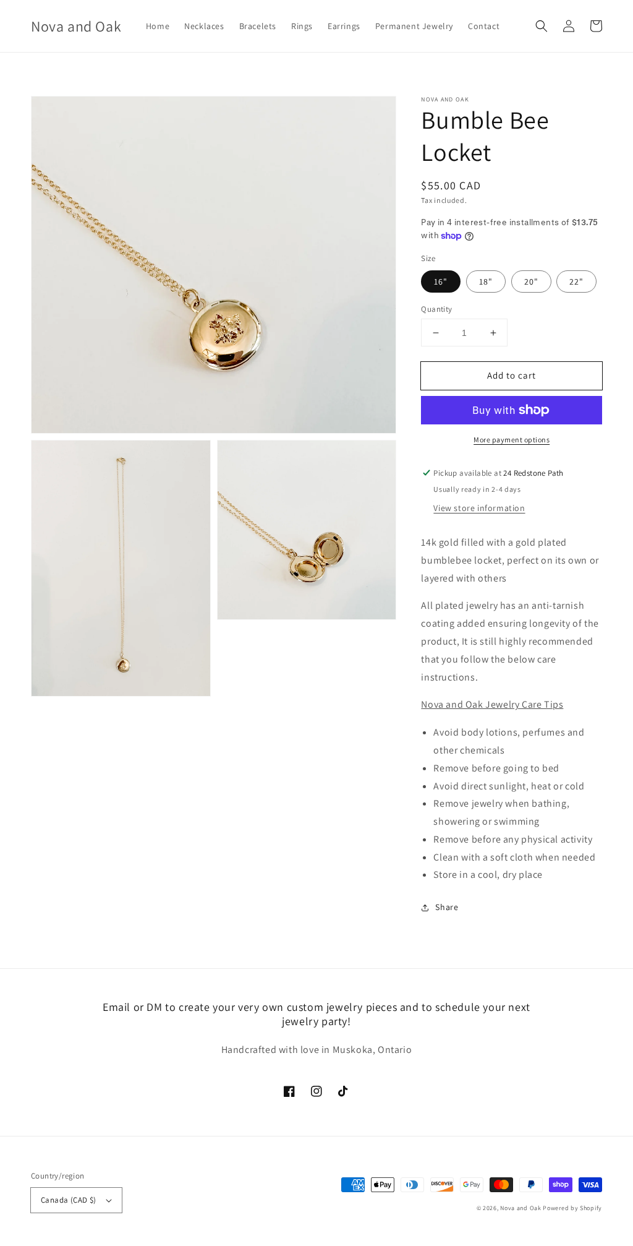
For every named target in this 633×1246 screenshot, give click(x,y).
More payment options (512, 439)
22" (576, 281)
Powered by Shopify (572, 1208)
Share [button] (446, 907)
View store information (479, 507)
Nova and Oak (520, 1208)
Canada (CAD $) (68, 1200)
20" (531, 281)
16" (441, 281)
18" (486, 281)
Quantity (436, 309)
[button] (541, 26)
